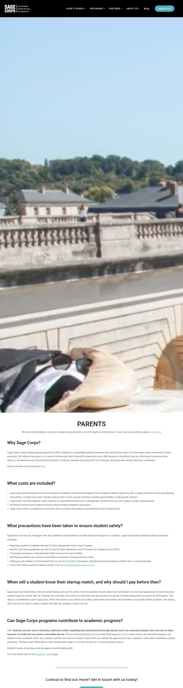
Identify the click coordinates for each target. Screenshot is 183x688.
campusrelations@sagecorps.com (77, 565)
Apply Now (165, 8)
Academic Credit (44, 654)
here (43, 466)
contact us (155, 432)
